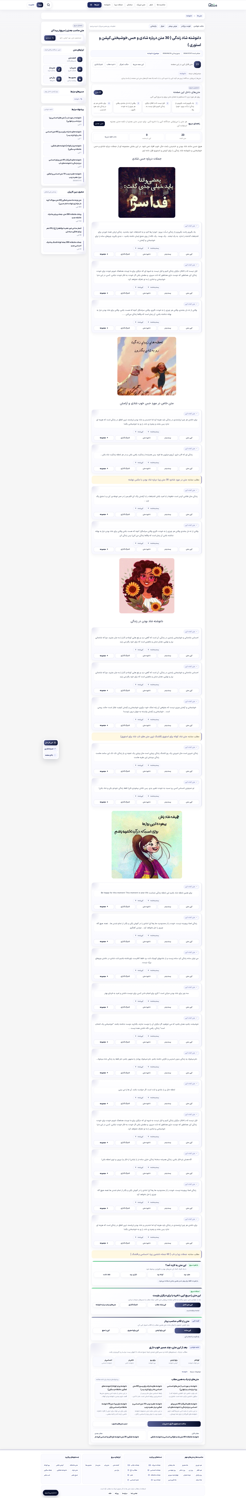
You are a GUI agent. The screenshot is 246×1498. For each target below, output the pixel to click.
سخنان (129, 4)
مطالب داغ (132, 1488)
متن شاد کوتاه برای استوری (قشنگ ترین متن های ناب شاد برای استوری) (153, 754)
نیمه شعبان (187, 1493)
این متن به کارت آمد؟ (114, 129)
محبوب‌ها (88, 1483)
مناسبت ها (161, 4)
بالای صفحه (49, 755)
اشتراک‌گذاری (98, 64)
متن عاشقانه (74, 1483)
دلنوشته (107, 4)
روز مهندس (172, 1488)
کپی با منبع (106, 1348)
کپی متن (189, 272)
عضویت (31, 4)
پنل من (116, 1488)
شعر (151, 4)
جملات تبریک (154, 1483)
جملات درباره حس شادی (191, 129)
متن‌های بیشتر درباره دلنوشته (106, 1322)
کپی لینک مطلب (160, 1322)
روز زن (191, 1488)
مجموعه (103, 272)
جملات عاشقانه (154, 1493)
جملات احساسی (154, 1488)
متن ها (212, 4)
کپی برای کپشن (160, 1348)
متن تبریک (141, 4)
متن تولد (75, 1488)
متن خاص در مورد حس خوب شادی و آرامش (163, 129)
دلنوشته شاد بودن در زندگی (135, 129)
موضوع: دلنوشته (153, 53)
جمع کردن (97, 122)
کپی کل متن (49, 743)
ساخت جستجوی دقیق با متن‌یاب (174, 1441)
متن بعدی (99, 141)
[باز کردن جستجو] (48, 4)
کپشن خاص (60, 1483)
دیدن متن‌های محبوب (119, 1441)
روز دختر (182, 1488)
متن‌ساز (97, 1483)
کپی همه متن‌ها (138, 64)
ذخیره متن (146, 272)
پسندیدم (168, 272)
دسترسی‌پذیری (51, 1492)
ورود (40, 4)
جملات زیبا (118, 4)
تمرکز (162, 26)
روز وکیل (199, 1493)
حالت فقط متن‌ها (111, 154)
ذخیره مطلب (111, 64)
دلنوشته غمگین (62, 1488)
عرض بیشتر (173, 26)
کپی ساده (187, 1348)
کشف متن (116, 1483)
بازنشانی (153, 26)
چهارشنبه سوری (173, 1493)
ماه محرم (185, 1483)
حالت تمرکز (124, 64)
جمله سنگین (48, 1488)
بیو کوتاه (47, 1483)
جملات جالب (133, 1483)
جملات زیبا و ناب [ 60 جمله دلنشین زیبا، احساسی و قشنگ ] (159, 1272)
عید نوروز (199, 1483)
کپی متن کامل (188, 1322)
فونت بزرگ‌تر (185, 26)
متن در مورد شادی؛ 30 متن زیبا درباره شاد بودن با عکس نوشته (157, 497)
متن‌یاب (106, 1483)
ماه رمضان (171, 1483)
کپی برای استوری (133, 1348)
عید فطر (199, 1488)
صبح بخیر (74, 1493)
